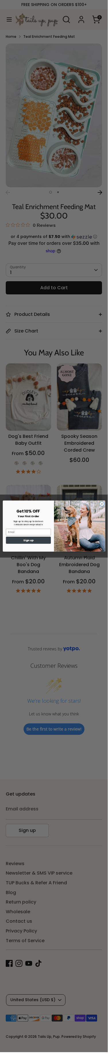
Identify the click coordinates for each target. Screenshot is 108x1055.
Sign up (28, 540)
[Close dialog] (101, 503)
